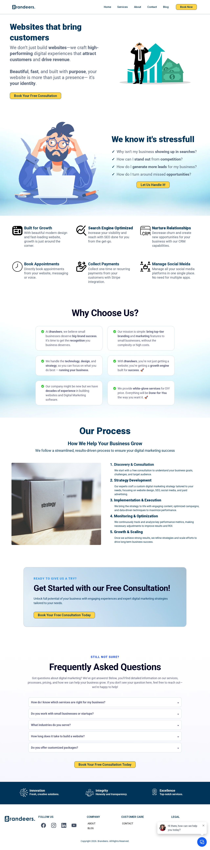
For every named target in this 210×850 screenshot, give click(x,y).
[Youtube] (74, 825)
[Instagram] (54, 825)
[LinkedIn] (64, 825)
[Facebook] (43, 825)
